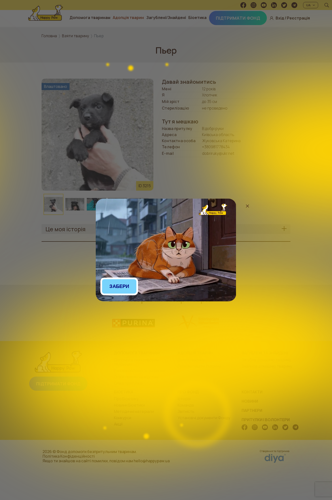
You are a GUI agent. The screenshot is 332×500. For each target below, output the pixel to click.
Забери (119, 286)
